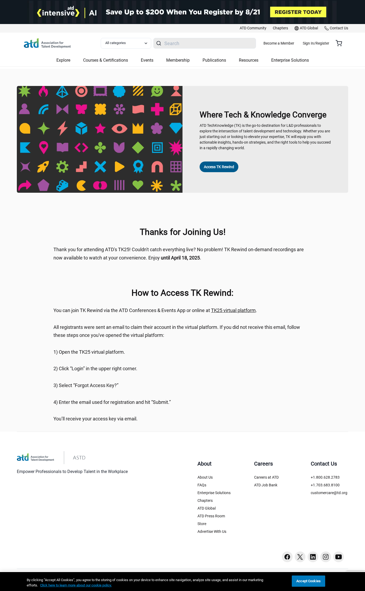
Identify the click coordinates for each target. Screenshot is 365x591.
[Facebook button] (287, 556)
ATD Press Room (211, 516)
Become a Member (278, 43)
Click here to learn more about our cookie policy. (76, 585)
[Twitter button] (300, 556)
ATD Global (206, 508)
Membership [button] (178, 60)
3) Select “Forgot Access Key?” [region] (85, 385)
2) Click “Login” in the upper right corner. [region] (95, 368)
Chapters (205, 500)
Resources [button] (248, 60)
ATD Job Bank (265, 485)
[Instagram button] (325, 556)
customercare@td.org (329, 493)
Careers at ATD (266, 477)
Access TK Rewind (219, 167)
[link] (253, 28)
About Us (205, 477)
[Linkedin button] (313, 556)
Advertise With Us (211, 531)
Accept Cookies (308, 581)
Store (201, 524)
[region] (182, 581)
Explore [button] (63, 60)
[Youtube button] (338, 556)
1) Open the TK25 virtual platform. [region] (89, 352)
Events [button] (147, 60)
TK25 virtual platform (233, 310)
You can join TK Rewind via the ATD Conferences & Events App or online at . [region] (155, 310)
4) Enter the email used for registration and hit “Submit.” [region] (112, 402)
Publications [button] (214, 60)
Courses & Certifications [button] (105, 60)
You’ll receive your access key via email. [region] (95, 418)
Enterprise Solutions (214, 493)
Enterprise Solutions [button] (290, 60)
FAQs (201, 485)
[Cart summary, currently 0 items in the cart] (340, 43)
